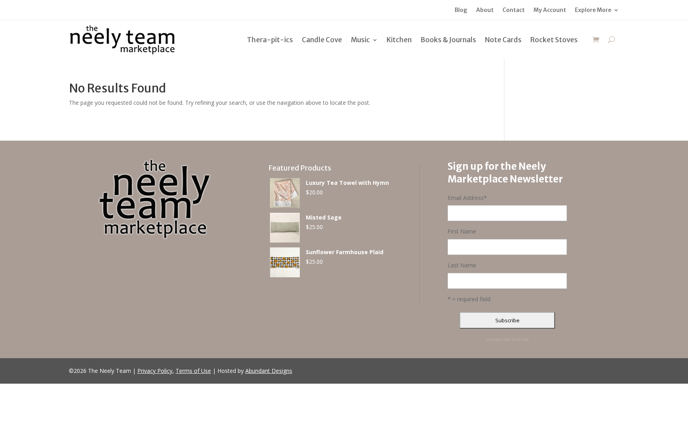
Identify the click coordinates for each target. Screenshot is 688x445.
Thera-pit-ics (270, 39)
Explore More (593, 10)
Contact (513, 10)
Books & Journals (448, 39)
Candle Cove (322, 39)
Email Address (467, 198)
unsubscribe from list (507, 339)
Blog (461, 10)
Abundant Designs (268, 370)
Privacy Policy (154, 370)
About (485, 10)
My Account (550, 10)
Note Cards (503, 39)
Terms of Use (193, 370)
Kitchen (399, 39)
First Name (462, 231)
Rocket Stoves (554, 39)
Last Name (462, 265)
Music (360, 39)
